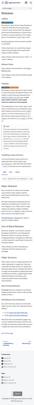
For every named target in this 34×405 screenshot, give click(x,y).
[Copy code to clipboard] (30, 178)
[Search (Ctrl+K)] (31, 2)
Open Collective (9, 383)
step (12, 97)
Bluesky (6, 358)
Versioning (8, 41)
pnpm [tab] (17, 172)
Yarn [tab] (11, 172)
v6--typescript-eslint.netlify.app (17, 315)
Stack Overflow (9, 367)
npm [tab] (4, 172)
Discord (6, 361)
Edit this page (8, 333)
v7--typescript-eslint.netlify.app (17, 313)
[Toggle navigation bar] (2, 2)
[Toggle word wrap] (27, 178)
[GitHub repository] (26, 2)
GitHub (6, 377)
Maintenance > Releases (12, 218)
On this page (7, 8)
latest (6, 233)
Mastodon (7, 364)
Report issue (8, 380)
